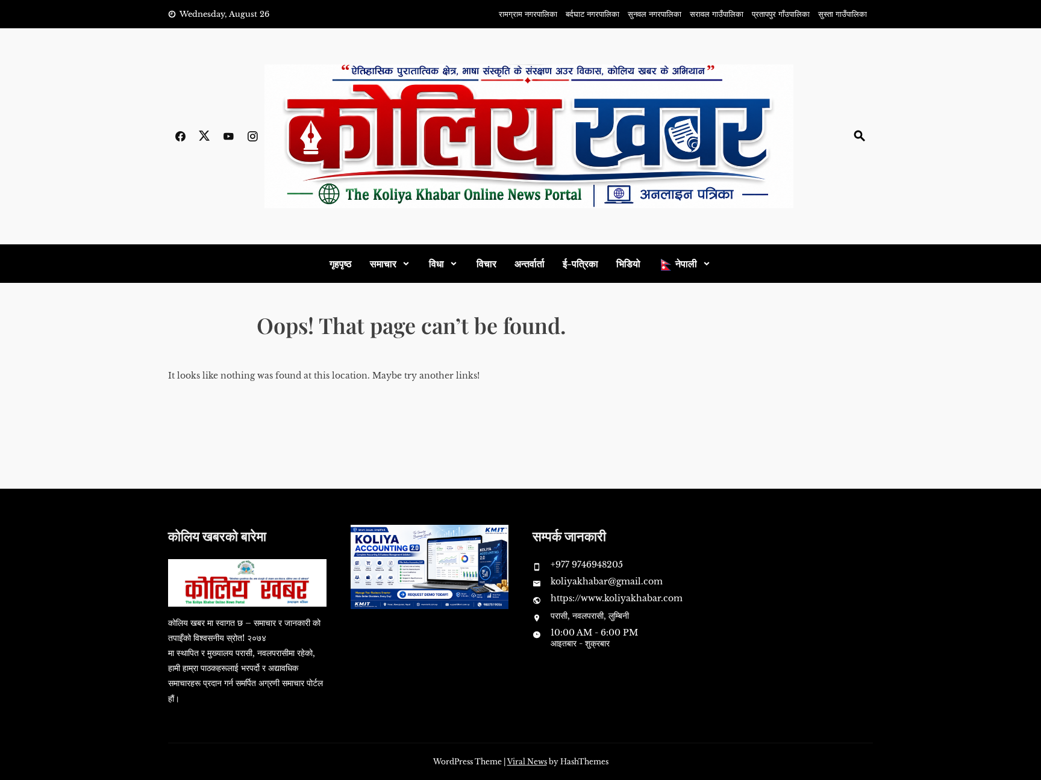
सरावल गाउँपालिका (716, 14)
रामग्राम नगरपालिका (528, 14)
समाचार (383, 263)
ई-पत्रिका (580, 263)
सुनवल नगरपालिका (654, 14)
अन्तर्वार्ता (529, 263)
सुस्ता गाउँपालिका (842, 14)
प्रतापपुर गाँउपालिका (781, 14)
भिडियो (628, 263)
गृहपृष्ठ (341, 263)
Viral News (527, 761)
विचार (486, 263)
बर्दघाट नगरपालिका (592, 14)
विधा (436, 263)
